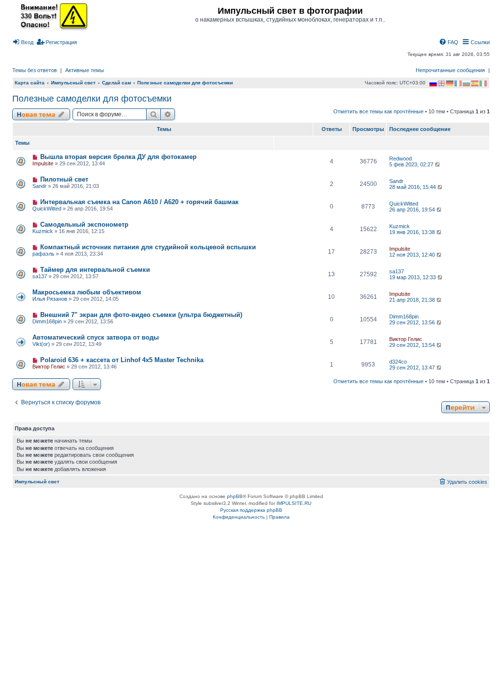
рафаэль (43, 254)
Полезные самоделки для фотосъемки (92, 99)
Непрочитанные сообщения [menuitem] (450, 70)
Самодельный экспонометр (84, 224)
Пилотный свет (64, 179)
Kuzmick (42, 231)
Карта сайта (30, 82)
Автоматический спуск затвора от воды (95, 337)
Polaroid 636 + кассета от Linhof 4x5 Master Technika (121, 360)
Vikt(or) (41, 344)
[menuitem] (22, 42)
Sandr (39, 186)
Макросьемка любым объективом (86, 292)
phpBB (235, 496)
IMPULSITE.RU (293, 503)
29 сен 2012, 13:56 (412, 322)
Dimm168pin (47, 321)
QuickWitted (46, 208)
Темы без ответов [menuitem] (34, 70)
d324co (398, 362)
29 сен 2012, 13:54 (412, 345)
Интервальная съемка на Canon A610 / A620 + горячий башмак (139, 202)
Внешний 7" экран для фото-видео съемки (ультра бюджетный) (141, 314)
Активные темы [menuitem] (84, 70)
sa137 (39, 276)
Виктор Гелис (405, 339)
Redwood (400, 158)
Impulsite (42, 163)
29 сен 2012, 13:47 (412, 367)
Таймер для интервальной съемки (95, 269)
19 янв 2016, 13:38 (412, 232)
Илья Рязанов (49, 299)
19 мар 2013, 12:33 (413, 277)
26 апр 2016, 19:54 (412, 209)
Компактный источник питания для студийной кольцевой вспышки (148, 247)
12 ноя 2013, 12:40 (412, 255)
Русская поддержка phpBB (251, 510)
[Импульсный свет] (51, 15)
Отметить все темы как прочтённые (378, 111)
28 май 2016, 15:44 (413, 187)
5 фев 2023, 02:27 (412, 164)
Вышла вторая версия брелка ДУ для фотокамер (118, 156)
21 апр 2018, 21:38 (412, 300)
